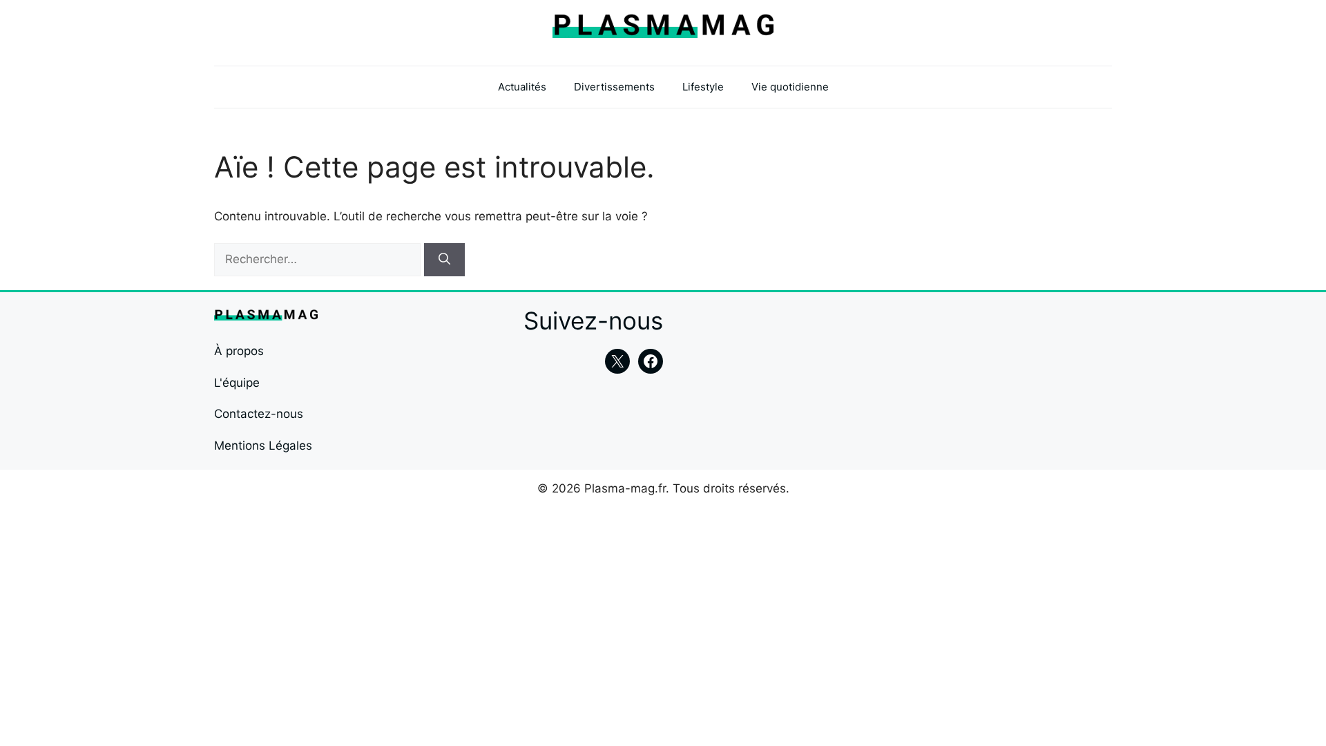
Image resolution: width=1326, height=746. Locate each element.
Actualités (522, 86)
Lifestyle (703, 86)
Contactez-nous (258, 414)
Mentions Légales (263, 445)
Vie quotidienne (790, 86)
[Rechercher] (444, 259)
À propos (239, 351)
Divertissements (614, 86)
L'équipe (237, 383)
